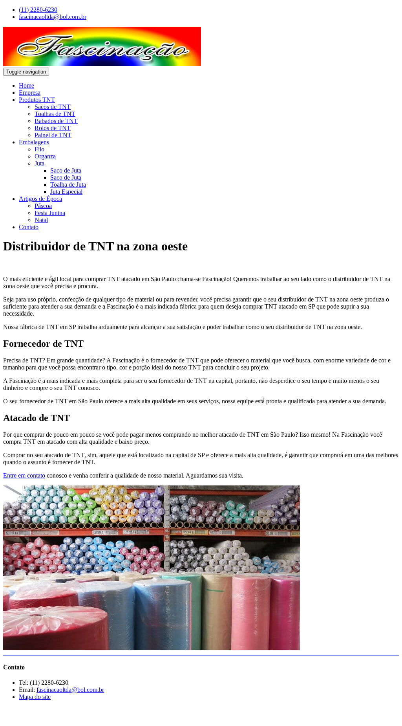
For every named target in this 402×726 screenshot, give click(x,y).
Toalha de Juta (68, 184)
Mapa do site (35, 696)
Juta (39, 163)
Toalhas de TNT (55, 113)
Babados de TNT (56, 121)
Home (26, 85)
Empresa (29, 92)
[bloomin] (42, 716)
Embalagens (34, 142)
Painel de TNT (53, 135)
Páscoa (43, 205)
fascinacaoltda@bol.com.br (52, 16)
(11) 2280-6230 (38, 9)
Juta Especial (66, 191)
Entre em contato (24, 475)
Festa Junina (50, 213)
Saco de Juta (65, 170)
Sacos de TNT (53, 106)
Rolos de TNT (53, 128)
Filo (39, 149)
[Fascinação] (102, 64)
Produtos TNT (37, 99)
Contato (28, 227)
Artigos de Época (40, 198)
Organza (45, 156)
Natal (41, 220)
